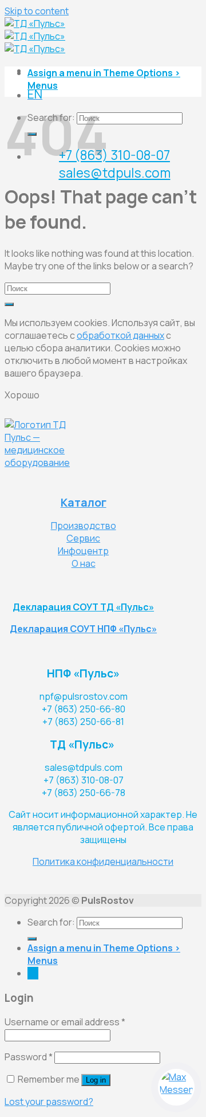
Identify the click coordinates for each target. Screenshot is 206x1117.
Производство (83, 525)
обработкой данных (120, 335)
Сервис (83, 538)
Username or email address (65, 1022)
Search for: (51, 922)
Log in (96, 1080)
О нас (84, 563)
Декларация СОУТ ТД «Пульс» (83, 607)
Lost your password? (49, 1101)
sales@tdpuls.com (115, 173)
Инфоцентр (83, 550)
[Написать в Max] (176, 1087)
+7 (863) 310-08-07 (114, 155)
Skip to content (37, 11)
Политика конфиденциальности (103, 861)
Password (29, 1057)
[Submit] (9, 304)
